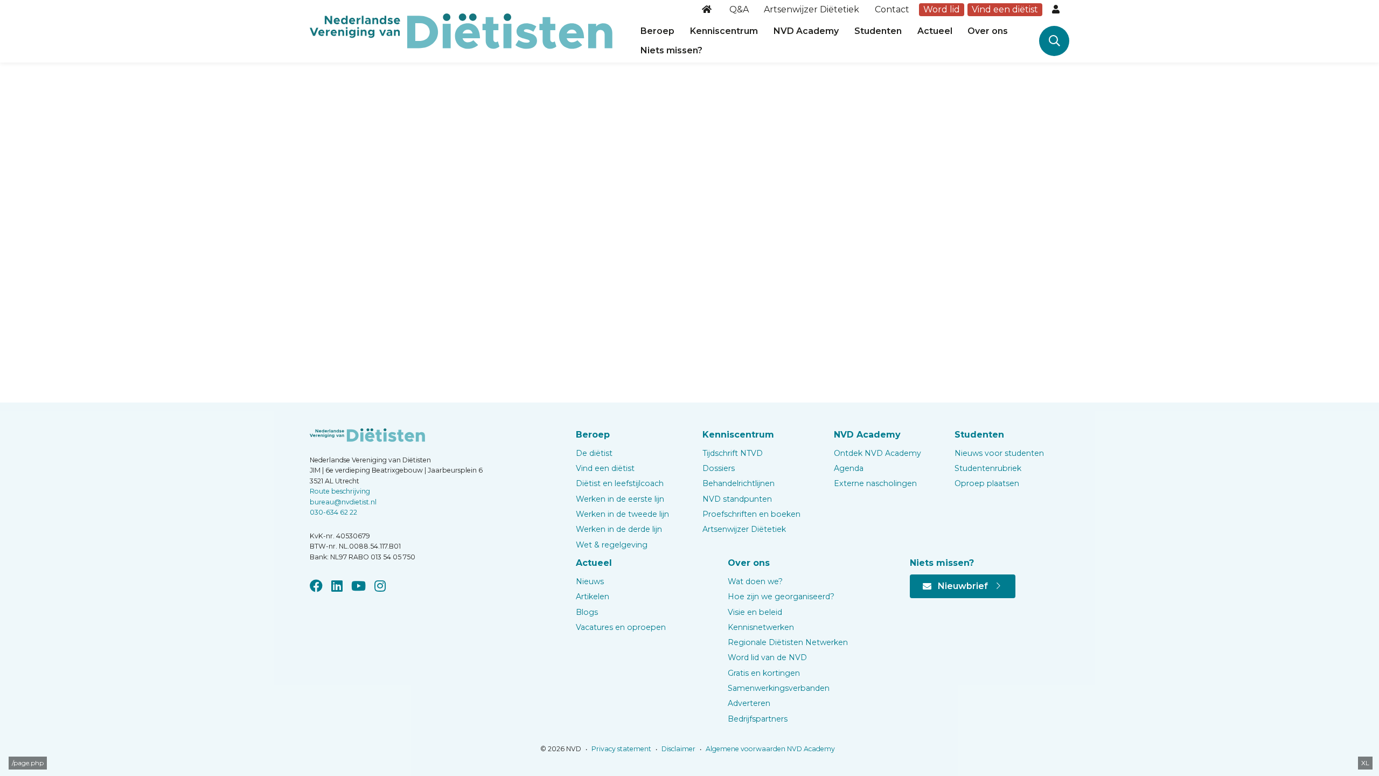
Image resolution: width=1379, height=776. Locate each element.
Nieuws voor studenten (999, 453)
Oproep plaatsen (987, 483)
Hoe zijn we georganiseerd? (781, 596)
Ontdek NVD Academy (877, 453)
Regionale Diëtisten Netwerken (788, 642)
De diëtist (594, 453)
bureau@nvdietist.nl (343, 502)
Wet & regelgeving (611, 545)
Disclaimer (677, 749)
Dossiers (718, 468)
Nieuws (590, 581)
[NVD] (461, 30)
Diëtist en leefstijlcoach (620, 483)
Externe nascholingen (875, 483)
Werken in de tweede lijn (622, 514)
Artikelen (592, 596)
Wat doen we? (755, 581)
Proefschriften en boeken (751, 514)
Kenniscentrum (724, 31)
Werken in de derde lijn (619, 529)
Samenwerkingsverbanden (779, 688)
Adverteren (749, 703)
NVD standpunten (737, 499)
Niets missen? (671, 50)
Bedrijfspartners (758, 719)
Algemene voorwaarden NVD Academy (769, 749)
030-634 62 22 (333, 512)
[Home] (708, 9)
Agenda (848, 468)
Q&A (739, 9)
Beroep (657, 31)
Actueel (934, 31)
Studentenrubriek (988, 468)
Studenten (878, 31)
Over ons (987, 31)
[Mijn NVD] (1057, 9)
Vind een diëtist (1005, 9)
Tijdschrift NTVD (732, 453)
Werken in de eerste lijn (620, 499)
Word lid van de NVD (767, 657)
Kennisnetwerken (761, 627)
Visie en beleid (755, 612)
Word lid (941, 9)
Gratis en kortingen (764, 673)
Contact (892, 9)
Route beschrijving (340, 491)
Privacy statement (620, 749)
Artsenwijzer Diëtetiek (811, 9)
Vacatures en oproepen (621, 627)
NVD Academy (806, 31)
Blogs (587, 612)
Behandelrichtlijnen (738, 483)
